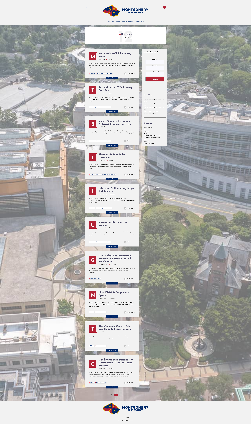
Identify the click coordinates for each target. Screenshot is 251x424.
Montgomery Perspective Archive (104, 73)
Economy (118, 21)
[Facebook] (86, 7)
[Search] (164, 7)
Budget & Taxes (110, 21)
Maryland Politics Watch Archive (152, 135)
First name (155, 59)
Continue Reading (112, 111)
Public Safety (131, 21)
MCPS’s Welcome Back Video (151, 111)
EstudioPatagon (129, 420)
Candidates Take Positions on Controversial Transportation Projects (116, 363)
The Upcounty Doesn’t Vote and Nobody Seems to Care (115, 327)
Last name (155, 65)
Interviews (92, 208)
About (142, 21)
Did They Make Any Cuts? (150, 113)
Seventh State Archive (95, 278)
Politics (138, 21)
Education (124, 21)
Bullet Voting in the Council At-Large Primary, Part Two (115, 122)
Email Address (155, 71)
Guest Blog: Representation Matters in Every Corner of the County (115, 259)
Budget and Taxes (94, 174)
